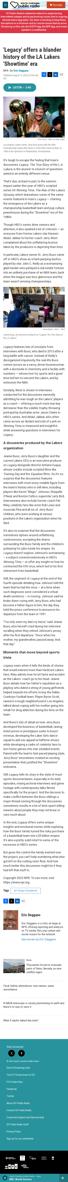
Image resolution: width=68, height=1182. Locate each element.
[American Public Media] (11, 1158)
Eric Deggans (21, 70)
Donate (57, 4)
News (29, 960)
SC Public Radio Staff (18, 1124)
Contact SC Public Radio (19, 1110)
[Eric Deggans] (10, 920)
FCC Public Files (15, 1082)
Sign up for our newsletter (20, 1138)
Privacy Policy (14, 1131)
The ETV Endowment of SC (21, 1075)
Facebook (12, 1089)
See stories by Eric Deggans (38, 939)
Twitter (10, 1096)
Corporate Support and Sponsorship (25, 1117)
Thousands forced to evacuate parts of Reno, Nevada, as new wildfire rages (43, 968)
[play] (5, 1178)
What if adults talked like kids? (21, 1020)
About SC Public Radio (18, 1103)
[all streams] (63, 1178)
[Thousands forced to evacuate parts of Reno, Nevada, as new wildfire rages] (14, 966)
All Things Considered (25, 890)
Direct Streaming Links (18, 1068)
